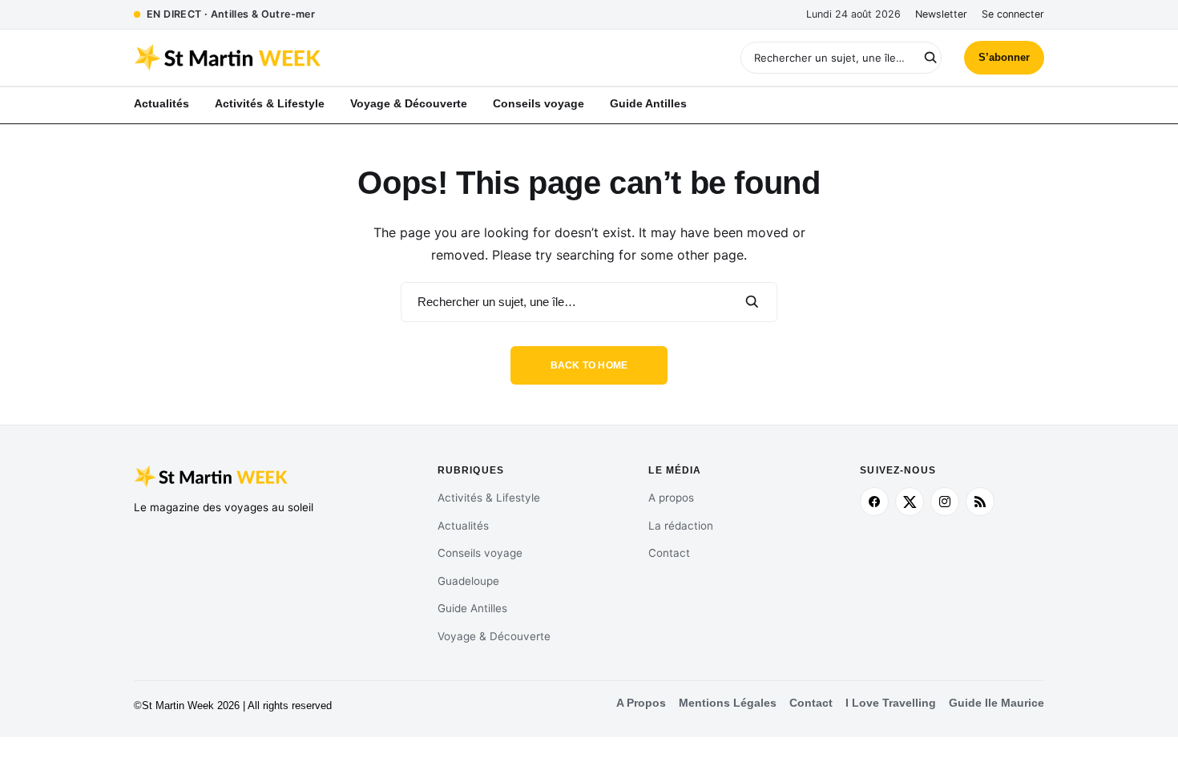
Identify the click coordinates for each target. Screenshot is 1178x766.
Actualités (463, 525)
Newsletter (941, 14)
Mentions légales (728, 703)
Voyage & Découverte (494, 636)
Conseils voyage (480, 552)
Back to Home (589, 365)
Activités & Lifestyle (489, 497)
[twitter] (909, 501)
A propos (671, 497)
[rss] (980, 501)
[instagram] (944, 501)
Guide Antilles (472, 608)
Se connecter (1013, 14)
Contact (669, 552)
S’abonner (1004, 57)
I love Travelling (890, 703)
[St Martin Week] (361, 57)
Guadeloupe (468, 580)
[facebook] (874, 501)
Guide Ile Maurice (996, 703)
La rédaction (680, 525)
